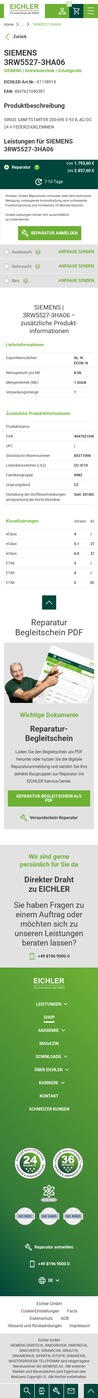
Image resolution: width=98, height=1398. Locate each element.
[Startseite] (24, 9)
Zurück (20, 36)
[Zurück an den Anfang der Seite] (49, 602)
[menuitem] (49, 602)
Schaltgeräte (70, 70)
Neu (19, 280)
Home (9, 24)
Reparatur (25, 167)
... (22, 24)
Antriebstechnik (40, 70)
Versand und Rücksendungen (35, 1325)
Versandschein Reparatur (54, 817)
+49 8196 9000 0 (54, 1263)
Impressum (80, 1325)
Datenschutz (41, 1318)
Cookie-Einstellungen (40, 1311)
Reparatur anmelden (53, 1247)
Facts (72, 1311)
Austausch (25, 251)
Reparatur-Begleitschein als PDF (49, 798)
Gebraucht (25, 266)
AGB (65, 1318)
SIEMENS (13, 70)
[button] (62, 11)
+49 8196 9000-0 (54, 956)
